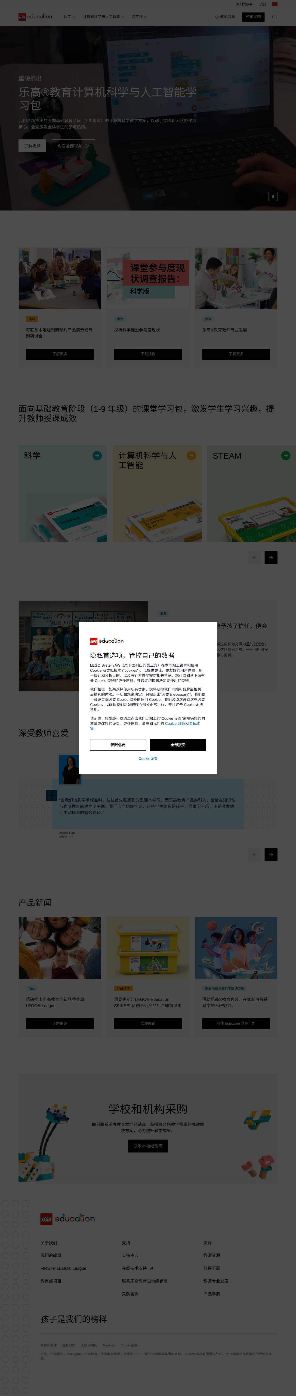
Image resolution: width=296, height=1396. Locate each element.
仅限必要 (118, 745)
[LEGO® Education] (107, 641)
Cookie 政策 (175, 724)
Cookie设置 (148, 759)
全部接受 (178, 745)
